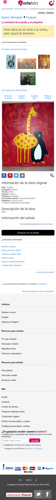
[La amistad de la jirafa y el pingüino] (28, 136)
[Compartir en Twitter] (16, 175)
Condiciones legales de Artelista (27, 445)
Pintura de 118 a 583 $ (11, 250)
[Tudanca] (28, 78)
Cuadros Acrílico (21, 97)
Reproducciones (9, 348)
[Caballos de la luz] (27, 64)
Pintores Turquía (9, 247)
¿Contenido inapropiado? (45, 272)
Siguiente (50, 12)
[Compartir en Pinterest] (10, 175)
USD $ (28, 480)
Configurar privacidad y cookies (16, 426)
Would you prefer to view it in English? (38, 291)
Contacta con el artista (28, 232)
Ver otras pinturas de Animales (14, 49)
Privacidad (28, 448)
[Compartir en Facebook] (4, 175)
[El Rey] (44, 62)
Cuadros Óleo (34, 97)
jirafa (21, 200)
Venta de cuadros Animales (13, 262)
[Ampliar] (52, 177)
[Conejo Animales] (10, 62)
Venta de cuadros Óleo (11, 254)
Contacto (6, 402)
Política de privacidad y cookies (16, 421)
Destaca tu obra (9, 380)
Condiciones (38, 448)
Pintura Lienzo (8, 258)
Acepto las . (22, 445)
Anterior (41, 12)
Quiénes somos (9, 312)
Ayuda (4, 397)
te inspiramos (42, 284)
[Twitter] (38, 494)
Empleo (5, 317)
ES (20, 480)
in (36, 480)
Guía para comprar (10, 344)
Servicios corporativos (12, 353)
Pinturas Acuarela (8, 97)
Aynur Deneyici (20, 9)
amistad (14, 200)
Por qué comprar (9, 339)
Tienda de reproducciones (13, 411)
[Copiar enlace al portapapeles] (22, 175)
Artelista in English (10, 322)
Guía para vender (9, 375)
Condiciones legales (11, 416)
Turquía (31, 17)
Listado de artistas (10, 407)
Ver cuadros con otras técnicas (14, 90)
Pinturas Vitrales (47, 97)
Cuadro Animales (6, 9)
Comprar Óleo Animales (12, 265)
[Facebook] (47, 494)
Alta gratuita (7, 370)
